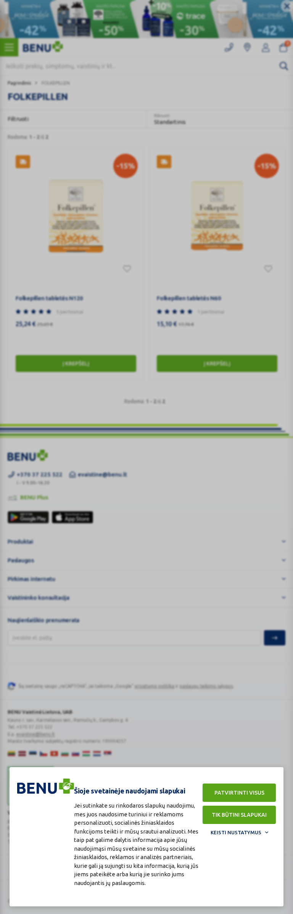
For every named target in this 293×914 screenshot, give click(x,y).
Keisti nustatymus (236, 832)
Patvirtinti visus (239, 793)
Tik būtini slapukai (239, 815)
